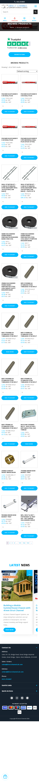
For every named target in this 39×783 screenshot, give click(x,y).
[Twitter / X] (22, 698)
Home (12, 27)
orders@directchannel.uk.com (13, 672)
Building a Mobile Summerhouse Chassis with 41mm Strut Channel (17, 608)
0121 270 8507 (20, 2)
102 (24, 543)
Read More (10, 630)
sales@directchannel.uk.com (12, 664)
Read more (10, 352)
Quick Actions (7, 691)
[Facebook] (12, 698)
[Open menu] (36, 6)
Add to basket (10, 111)
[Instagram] (17, 698)
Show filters (19, 54)
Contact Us (6, 648)
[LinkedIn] (27, 698)
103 (28, 543)
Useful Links (7, 685)
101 (20, 543)
